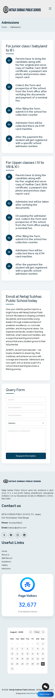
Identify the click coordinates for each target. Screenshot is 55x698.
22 (38, 658)
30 (27, 644)
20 (27, 658)
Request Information (26, 455)
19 (22, 658)
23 (43, 658)
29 (22, 644)
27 (12, 644)
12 (22, 654)
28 (17, 644)
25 (17, 664)
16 (43, 654)
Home (4, 27)
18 (17, 658)
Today (36, 632)
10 (12, 654)
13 (27, 654)
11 (17, 654)
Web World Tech (32, 693)
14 (33, 654)
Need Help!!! (45, 694)
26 (22, 664)
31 (33, 644)
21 (33, 658)
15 (38, 654)
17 (12, 658)
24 (12, 664)
